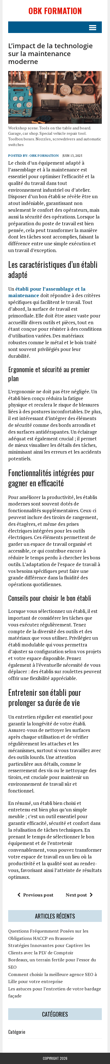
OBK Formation (44, 155)
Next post (76, 895)
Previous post (38, 895)
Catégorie (16, 1031)
